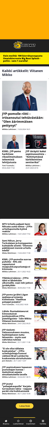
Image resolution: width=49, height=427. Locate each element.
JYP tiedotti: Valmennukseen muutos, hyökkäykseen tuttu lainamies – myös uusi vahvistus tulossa (16, 334)
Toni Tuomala (8, 165)
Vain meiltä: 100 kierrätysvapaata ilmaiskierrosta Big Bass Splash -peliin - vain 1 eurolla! (22, 58)
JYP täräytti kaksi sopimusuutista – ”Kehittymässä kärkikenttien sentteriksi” (36, 157)
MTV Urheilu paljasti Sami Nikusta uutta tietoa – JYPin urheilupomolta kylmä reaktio (17, 227)
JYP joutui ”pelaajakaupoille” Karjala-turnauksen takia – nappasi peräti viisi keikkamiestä (17, 387)
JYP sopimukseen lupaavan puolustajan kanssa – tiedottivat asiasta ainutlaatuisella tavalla (17, 371)
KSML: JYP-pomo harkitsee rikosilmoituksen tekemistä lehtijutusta (12, 157)
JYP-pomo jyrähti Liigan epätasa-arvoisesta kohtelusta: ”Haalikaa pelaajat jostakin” (15, 298)
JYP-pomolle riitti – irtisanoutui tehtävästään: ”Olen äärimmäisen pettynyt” (23, 119)
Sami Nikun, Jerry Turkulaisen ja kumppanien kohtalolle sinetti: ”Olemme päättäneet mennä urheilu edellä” (17, 245)
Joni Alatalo (7, 361)
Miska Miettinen (9, 253)
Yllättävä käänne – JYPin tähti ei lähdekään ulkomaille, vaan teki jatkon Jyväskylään (17, 281)
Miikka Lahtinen (9, 129)
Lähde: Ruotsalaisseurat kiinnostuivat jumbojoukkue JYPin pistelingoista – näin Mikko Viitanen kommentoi (16, 316)
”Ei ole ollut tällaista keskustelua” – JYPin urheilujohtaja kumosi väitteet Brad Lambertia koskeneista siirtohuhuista (16, 353)
